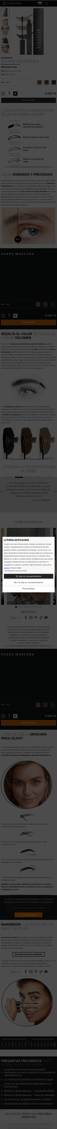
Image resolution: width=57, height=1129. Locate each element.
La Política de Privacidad (16, 539)
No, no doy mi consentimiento (28, 582)
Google (6, 568)
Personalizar (28, 588)
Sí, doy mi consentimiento (28, 576)
